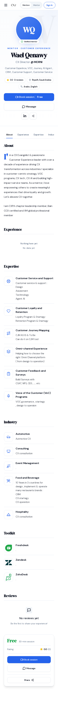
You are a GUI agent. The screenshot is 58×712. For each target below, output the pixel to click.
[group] (31, 5)
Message (31, 106)
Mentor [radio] (36, 5)
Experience (23, 134)
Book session (31, 97)
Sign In (49, 5)
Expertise (38, 134)
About (9, 134)
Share (27, 680)
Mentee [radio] (26, 5)
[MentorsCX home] (13, 5)
